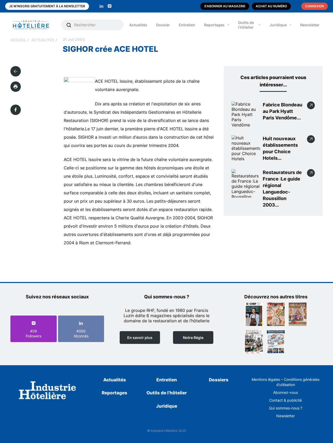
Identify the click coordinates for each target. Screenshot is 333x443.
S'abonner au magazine (224, 6)
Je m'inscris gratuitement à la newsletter (47, 6)
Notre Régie (193, 337)
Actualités (138, 25)
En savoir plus (139, 337)
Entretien (187, 25)
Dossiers (218, 379)
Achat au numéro (271, 6)
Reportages (214, 25)
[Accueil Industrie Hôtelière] (34, 25)
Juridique (278, 25)
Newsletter (309, 25)
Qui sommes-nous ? (285, 408)
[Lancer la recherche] (69, 25)
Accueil (18, 40)
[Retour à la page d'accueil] (47, 391)
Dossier (163, 25)
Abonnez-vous (285, 392)
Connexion (314, 6)
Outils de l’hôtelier (246, 24)
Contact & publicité (285, 400)
